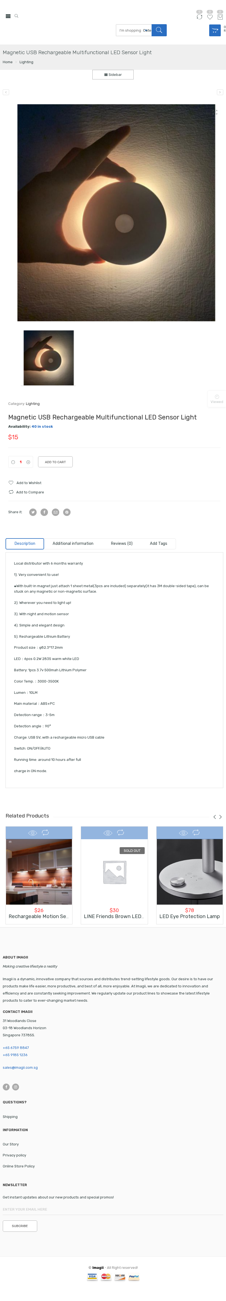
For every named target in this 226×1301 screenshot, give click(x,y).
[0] (220, 17)
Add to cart (55, 462)
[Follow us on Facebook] (6, 1087)
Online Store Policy (19, 1166)
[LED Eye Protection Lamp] (190, 872)
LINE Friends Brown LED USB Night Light (132, 916)
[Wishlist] (210, 19)
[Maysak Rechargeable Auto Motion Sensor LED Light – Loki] (220, 92)
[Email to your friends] (55, 512)
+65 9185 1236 (15, 1055)
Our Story (11, 1144)
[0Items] (216, 30)
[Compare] (199, 19)
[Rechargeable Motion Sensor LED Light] (39, 872)
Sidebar (115, 75)
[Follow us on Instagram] (15, 1087)
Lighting (26, 62)
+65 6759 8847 (16, 1048)
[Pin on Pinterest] (67, 512)
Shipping (10, 1117)
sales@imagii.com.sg (20, 1067)
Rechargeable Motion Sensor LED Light (55, 916)
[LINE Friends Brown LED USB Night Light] (114, 872)
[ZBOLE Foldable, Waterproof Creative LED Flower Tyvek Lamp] (6, 92)
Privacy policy (14, 1155)
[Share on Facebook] (44, 512)
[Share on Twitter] (33, 512)
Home (8, 62)
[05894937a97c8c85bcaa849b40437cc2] (114, 212)
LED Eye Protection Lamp (189, 916)
